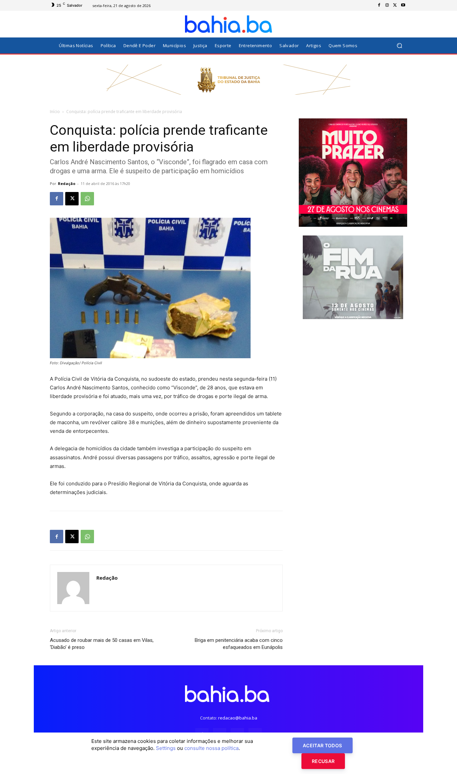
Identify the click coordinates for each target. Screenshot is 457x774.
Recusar (323, 761)
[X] (395, 5)
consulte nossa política (211, 748)
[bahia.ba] (228, 24)
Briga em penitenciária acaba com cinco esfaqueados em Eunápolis (239, 643)
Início (55, 111)
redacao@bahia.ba (237, 718)
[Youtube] (403, 5)
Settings (166, 748)
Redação (66, 183)
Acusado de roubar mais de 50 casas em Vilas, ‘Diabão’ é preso (102, 643)
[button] (399, 46)
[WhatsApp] (87, 198)
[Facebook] (379, 5)
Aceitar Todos (322, 745)
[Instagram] (387, 5)
